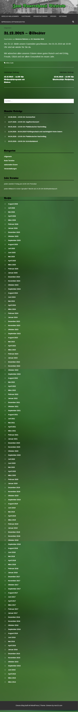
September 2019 (14, 500)
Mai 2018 (11, 556)
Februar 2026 (13, 224)
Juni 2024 (12, 297)
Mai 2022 (11, 382)
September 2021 (14, 410)
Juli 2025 (11, 248)
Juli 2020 (11, 459)
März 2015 (12, 678)
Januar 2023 (13, 358)
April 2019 (12, 516)
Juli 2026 (11, 208)
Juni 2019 (12, 508)
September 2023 (14, 333)
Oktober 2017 (13, 585)
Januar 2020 (13, 483)
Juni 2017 (12, 597)
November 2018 (14, 536)
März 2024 (12, 309)
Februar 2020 (13, 479)
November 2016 (14, 621)
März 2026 (12, 220)
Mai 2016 (11, 641)
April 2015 (12, 674)
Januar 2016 (13, 649)
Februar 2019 (13, 524)
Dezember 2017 (14, 576)
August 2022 (13, 378)
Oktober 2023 (13, 329)
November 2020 (14, 447)
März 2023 (12, 350)
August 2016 (13, 633)
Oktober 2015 (13, 662)
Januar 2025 (13, 273)
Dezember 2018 (14, 532)
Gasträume (26, 16)
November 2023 (14, 325)
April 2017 (12, 601)
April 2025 (12, 261)
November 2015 (14, 658)
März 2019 (12, 520)
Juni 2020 (12, 463)
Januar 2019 (13, 528)
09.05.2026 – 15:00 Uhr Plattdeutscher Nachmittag (27, 127)
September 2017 (14, 589)
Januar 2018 (13, 572)
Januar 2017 (13, 613)
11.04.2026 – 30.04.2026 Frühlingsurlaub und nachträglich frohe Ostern (35, 131)
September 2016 (14, 629)
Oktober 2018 (13, 540)
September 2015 (14, 666)
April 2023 (12, 346)
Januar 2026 (13, 228)
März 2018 (12, 564)
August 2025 (13, 244)
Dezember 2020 (14, 443)
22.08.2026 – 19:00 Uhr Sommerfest (21, 117)
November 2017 (14, 581)
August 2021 (13, 414)
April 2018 (12, 560)
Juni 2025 (12, 252)
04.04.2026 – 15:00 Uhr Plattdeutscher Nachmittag (27, 136)
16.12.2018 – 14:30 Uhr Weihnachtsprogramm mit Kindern (14, 79)
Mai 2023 (11, 342)
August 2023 (13, 337)
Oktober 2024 (13, 285)
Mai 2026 (11, 212)
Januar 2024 (13, 317)
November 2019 (14, 491)
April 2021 (12, 427)
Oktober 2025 (13, 236)
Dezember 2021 (14, 402)
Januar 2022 (13, 398)
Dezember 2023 (14, 321)
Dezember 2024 (14, 277)
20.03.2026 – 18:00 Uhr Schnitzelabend (23, 141)
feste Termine (9, 160)
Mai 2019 (11, 512)
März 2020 (12, 475)
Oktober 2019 (13, 495)
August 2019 (13, 504)
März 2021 (12, 431)
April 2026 (12, 216)
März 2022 (12, 390)
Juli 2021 (11, 419)
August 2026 (13, 204)
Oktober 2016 (13, 625)
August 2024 (13, 293)
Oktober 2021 (13, 406)
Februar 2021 (13, 435)
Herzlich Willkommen (10, 16)
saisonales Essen (11, 164)
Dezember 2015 (14, 653)
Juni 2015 (12, 670)
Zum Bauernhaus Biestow (39, 6)
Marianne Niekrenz (21, 39)
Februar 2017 (13, 609)
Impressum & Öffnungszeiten (13, 22)
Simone (49, 705)
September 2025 (14, 240)
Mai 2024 (11, 301)
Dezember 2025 (14, 232)
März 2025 (12, 265)
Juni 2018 (12, 552)
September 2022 (14, 374)
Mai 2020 (11, 467)
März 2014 (12, 682)
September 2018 (14, 544)
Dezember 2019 (14, 487)
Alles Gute (9, 63)
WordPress (35, 705)
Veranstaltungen (40, 16)
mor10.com (58, 705)
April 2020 (12, 471)
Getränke (63, 16)
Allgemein (7, 28)
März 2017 (12, 605)
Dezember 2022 (14, 362)
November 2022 (14, 366)
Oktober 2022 (13, 370)
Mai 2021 (11, 423)
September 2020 (14, 455)
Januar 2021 (13, 439)
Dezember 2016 (14, 617)
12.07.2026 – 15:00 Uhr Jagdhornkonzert (23, 122)
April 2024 (12, 305)
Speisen (53, 16)
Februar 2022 (13, 394)
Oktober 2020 (13, 451)
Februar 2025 (13, 269)
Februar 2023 (13, 354)
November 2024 (14, 281)
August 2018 (13, 548)
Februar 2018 (13, 568)
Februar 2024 (13, 313)
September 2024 (14, 289)
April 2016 (12, 645)
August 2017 (13, 593)
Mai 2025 (11, 256)
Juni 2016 (12, 637)
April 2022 (12, 386)
